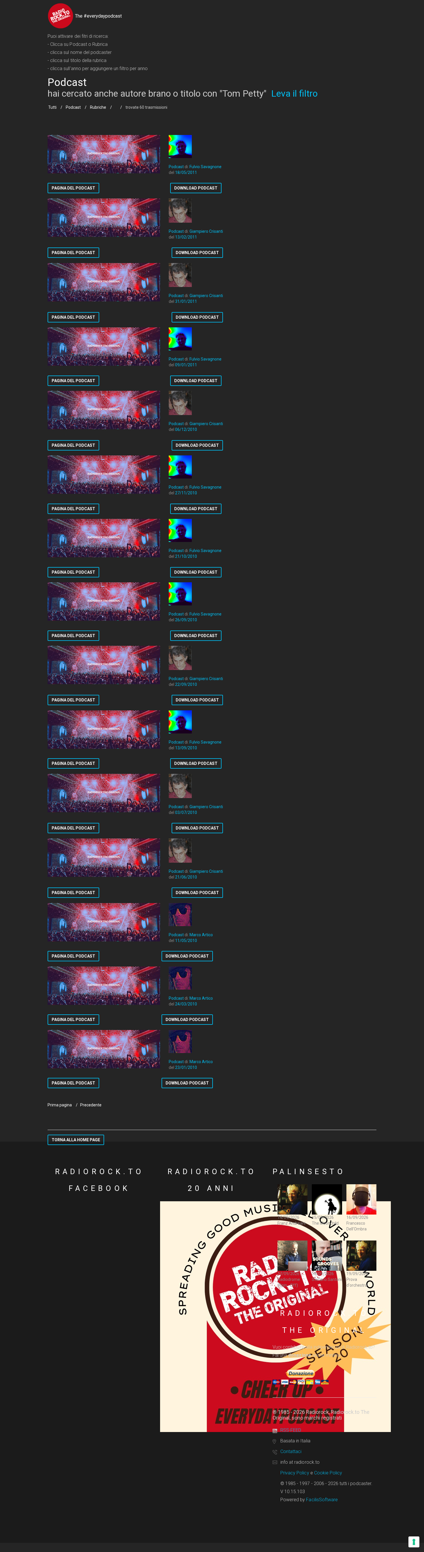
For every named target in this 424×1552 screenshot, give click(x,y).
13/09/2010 (186, 748)
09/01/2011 (186, 365)
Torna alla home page (76, 1140)
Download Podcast (195, 188)
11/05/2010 (186, 940)
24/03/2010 (186, 1004)
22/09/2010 (186, 684)
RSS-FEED (290, 1430)
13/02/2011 (186, 237)
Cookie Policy (328, 1473)
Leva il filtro (294, 93)
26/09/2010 (186, 620)
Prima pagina (60, 1105)
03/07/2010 (186, 812)
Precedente (91, 1105)
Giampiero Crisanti (206, 231)
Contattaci (290, 1451)
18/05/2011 (186, 172)
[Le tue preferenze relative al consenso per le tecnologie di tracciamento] (413, 1541)
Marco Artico (201, 934)
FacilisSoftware (322, 1499)
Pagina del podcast (73, 188)
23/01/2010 (186, 1067)
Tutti (52, 107)
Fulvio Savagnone (206, 166)
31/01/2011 (186, 301)
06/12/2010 (186, 429)
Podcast (73, 107)
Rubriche (98, 107)
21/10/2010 (186, 556)
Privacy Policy (294, 1473)
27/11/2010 (186, 493)
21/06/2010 (186, 877)
